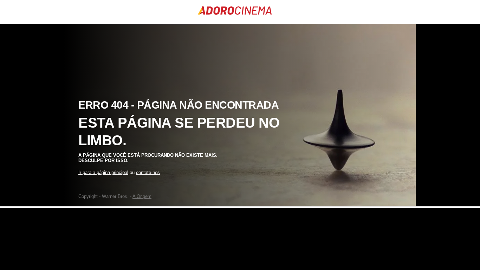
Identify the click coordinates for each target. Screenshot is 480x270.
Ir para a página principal (103, 172)
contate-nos (148, 172)
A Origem (141, 196)
